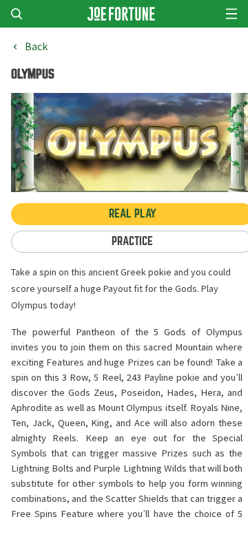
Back (36, 47)
